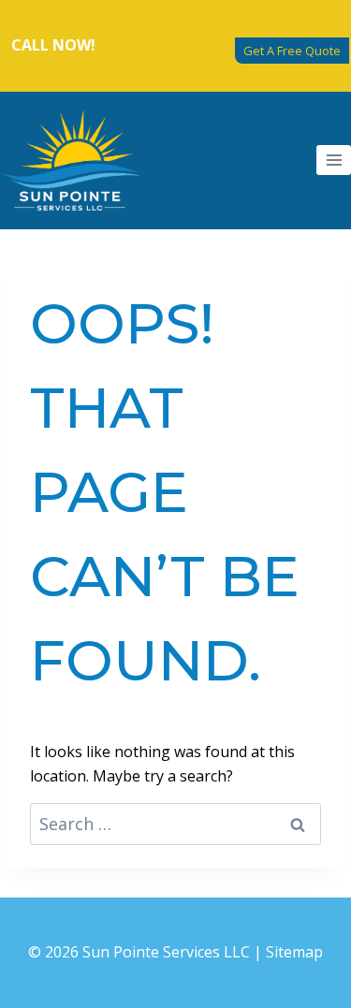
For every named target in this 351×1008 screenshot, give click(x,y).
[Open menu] (333, 159)
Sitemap (294, 952)
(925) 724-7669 (151, 45)
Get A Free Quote (292, 50)
